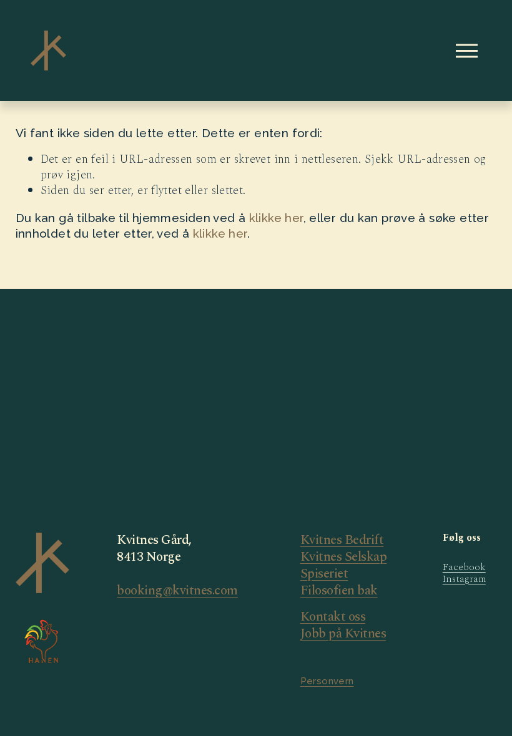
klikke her (276, 218)
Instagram (464, 579)
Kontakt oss (333, 617)
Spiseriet (324, 574)
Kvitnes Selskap (343, 557)
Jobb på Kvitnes (343, 634)
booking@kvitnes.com (177, 591)
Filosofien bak (339, 591)
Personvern (327, 681)
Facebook (464, 567)
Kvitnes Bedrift (342, 540)
